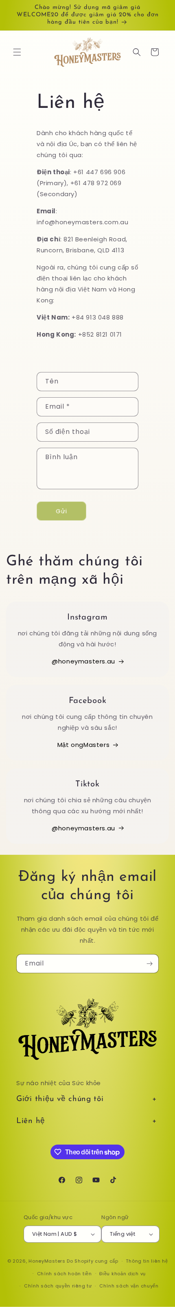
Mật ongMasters (83, 744)
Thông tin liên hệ (147, 1261)
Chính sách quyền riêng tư (58, 1286)
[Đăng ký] (149, 963)
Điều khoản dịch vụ (122, 1273)
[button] (17, 52)
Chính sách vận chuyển (129, 1286)
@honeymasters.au (83, 661)
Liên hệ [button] (30, 1121)
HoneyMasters (46, 1261)
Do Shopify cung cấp (92, 1261)
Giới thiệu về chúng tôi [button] (60, 1099)
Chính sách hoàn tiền (64, 1273)
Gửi (61, 511)
